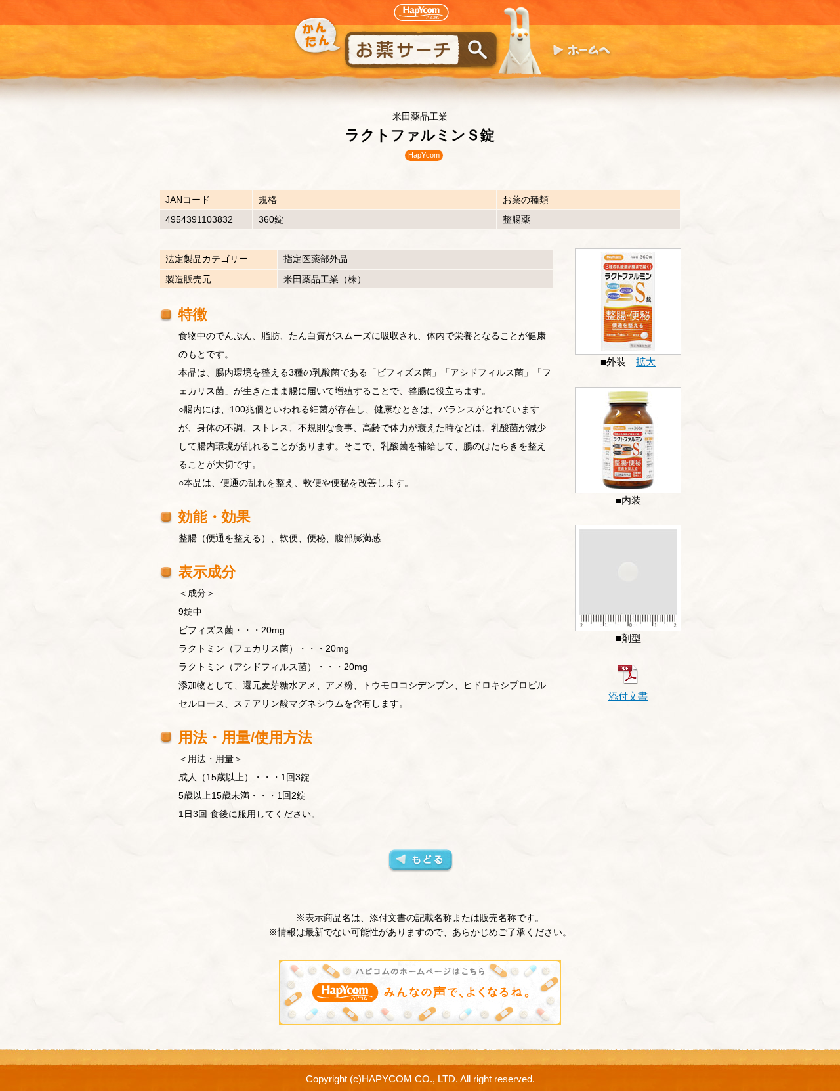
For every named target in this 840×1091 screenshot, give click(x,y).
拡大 (646, 362)
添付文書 (628, 696)
